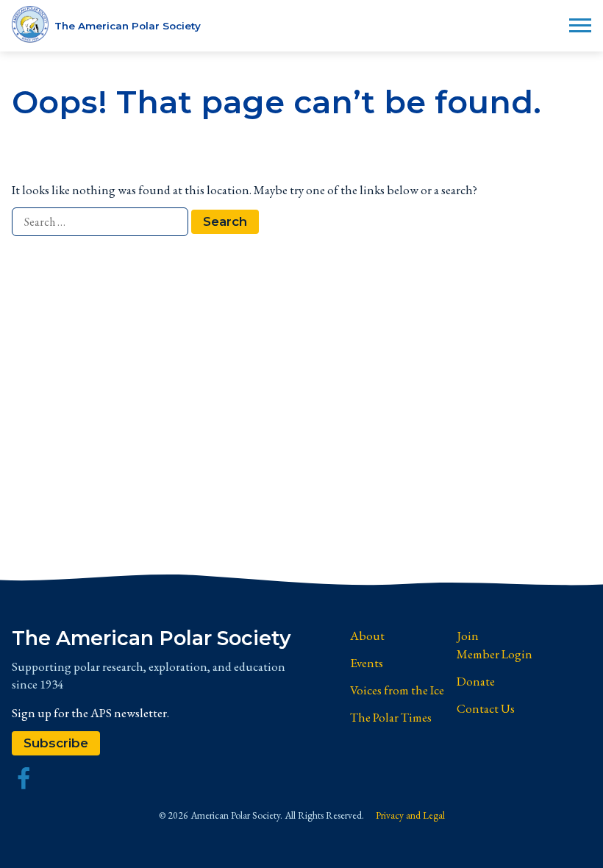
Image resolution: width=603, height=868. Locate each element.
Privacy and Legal (410, 815)
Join (468, 635)
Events (366, 663)
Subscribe (56, 743)
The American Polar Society (151, 638)
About (367, 635)
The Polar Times (391, 717)
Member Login (494, 654)
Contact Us (486, 708)
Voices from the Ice (397, 690)
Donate (476, 681)
